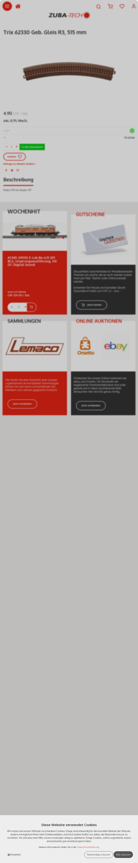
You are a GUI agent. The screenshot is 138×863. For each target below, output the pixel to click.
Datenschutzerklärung (88, 847)
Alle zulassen (123, 854)
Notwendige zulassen (98, 854)
